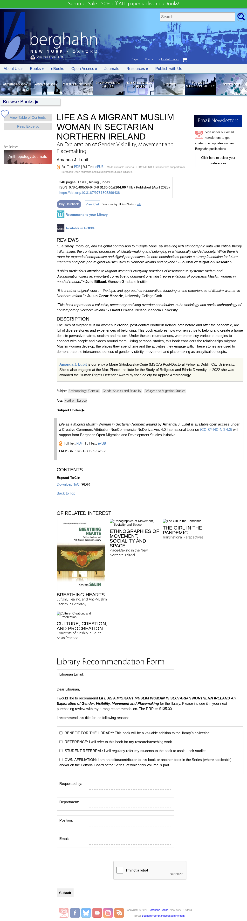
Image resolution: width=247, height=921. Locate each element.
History (169, 84)
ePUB (99, 167)
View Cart (92, 204)
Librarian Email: (71, 674)
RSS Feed (119, 913)
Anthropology (15, 84)
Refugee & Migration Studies (200, 84)
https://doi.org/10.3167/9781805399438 (89, 193)
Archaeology (46, 84)
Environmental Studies (108, 84)
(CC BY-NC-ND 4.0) (216, 429)
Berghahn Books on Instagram (108, 913)
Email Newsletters (64, 913)
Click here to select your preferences (218, 160)
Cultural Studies (77, 84)
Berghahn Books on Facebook (75, 913)
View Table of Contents (28, 117)
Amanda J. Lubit (73, 364)
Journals (111, 69)
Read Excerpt (28, 126)
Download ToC (68, 484)
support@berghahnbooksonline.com (163, 915)
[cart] (184, 60)
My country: (162, 59)
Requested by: (70, 783)
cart (184, 59)
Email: (64, 839)
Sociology (231, 84)
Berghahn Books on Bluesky (86, 913)
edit (139, 204)
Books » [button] (37, 69)
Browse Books (18, 101)
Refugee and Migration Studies (164, 391)
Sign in (136, 59)
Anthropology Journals (27, 156)
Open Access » (84, 69)
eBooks (57, 69)
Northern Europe (75, 401)
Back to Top (66, 493)
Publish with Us (168, 69)
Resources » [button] (137, 69)
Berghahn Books (158, 909)
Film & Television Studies (138, 84)
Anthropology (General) (84, 391)
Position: (66, 820)
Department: (69, 802)
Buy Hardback (69, 204)
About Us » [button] (13, 69)
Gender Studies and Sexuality (122, 391)
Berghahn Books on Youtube (97, 913)
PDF (77, 167)
